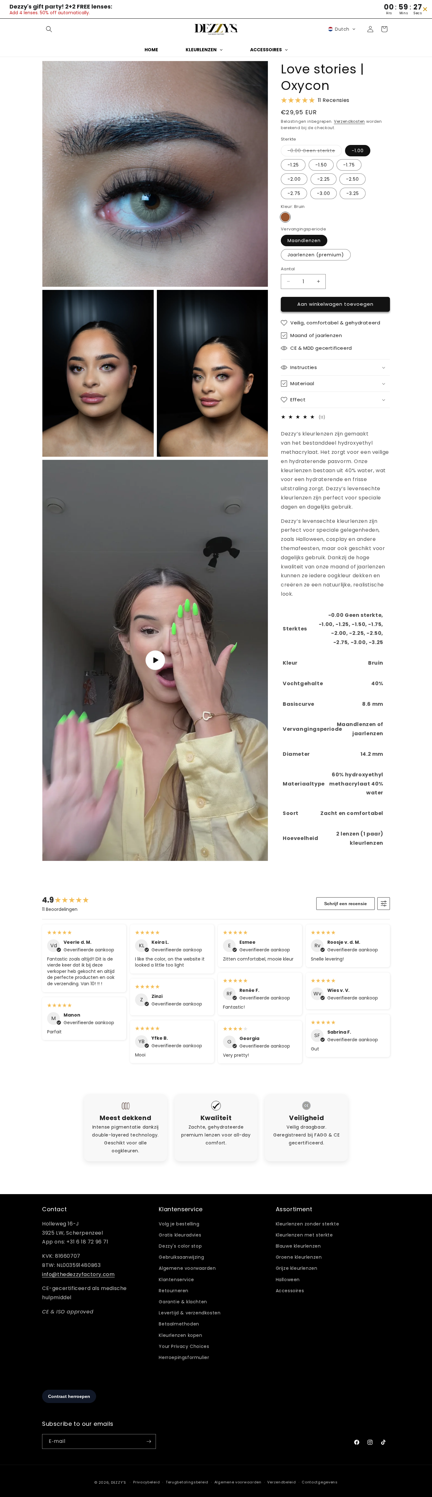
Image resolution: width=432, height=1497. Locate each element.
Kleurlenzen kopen (180, 1335)
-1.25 (293, 165)
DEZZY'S (118, 1482)
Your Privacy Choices (184, 1346)
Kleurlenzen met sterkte (304, 1235)
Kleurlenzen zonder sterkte (307, 1224)
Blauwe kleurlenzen (298, 1246)
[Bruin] (285, 217)
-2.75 (293, 193)
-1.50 (321, 165)
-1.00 (358, 150)
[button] (49, 29)
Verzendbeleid (281, 1482)
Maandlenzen (304, 240)
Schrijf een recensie (345, 903)
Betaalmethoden (179, 1324)
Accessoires (290, 1290)
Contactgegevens (320, 1482)
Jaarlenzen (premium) (315, 255)
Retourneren (173, 1290)
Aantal (288, 269)
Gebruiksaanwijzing (181, 1257)
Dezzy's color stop (180, 1246)
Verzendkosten (349, 121)
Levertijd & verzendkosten (189, 1313)
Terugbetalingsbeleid (187, 1482)
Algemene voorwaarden (187, 1268)
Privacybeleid (146, 1482)
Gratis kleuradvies (180, 1235)
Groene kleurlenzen (299, 1257)
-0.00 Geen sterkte (314, 151)
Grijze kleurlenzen (297, 1268)
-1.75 (349, 165)
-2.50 (352, 179)
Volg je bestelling (179, 1224)
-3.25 (352, 193)
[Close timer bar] (425, 9)
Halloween (288, 1279)
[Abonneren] (149, 1441)
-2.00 (294, 179)
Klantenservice (176, 1279)
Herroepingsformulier (184, 1357)
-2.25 (323, 179)
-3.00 (323, 193)
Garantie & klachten (183, 1302)
